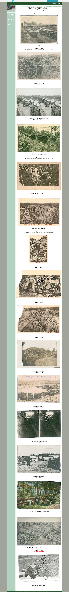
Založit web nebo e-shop (52, 1)
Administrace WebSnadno (22, 591)
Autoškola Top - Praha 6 (31, 7)
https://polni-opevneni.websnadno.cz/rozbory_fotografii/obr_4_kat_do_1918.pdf (41, 158)
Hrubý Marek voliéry (45, 7)
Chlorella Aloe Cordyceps (38, 7)
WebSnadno (16, 1)
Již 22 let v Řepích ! (30, 8)
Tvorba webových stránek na (31, 591)
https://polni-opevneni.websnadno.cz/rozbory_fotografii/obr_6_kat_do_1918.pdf (42, 232)
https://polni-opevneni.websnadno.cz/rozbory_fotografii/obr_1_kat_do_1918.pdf (41, 49)
